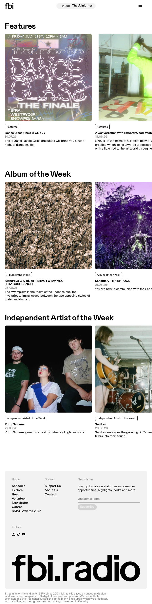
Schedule (18, 486)
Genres (17, 507)
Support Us (53, 486)
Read (15, 494)
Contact (50, 494)
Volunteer (19, 498)
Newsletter (20, 503)
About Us (51, 490)
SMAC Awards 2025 (26, 511)
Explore (17, 490)
